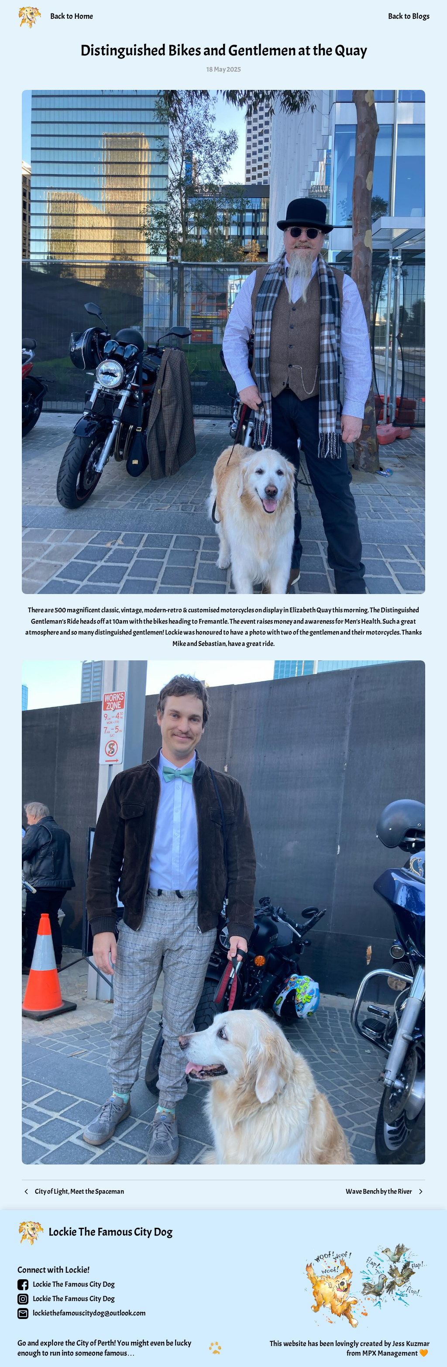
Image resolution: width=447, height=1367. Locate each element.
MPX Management (390, 1353)
